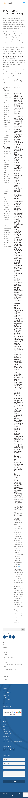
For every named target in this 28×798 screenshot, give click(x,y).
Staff (5, 660)
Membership (7, 731)
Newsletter (5, 650)
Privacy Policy (14, 795)
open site (17, 395)
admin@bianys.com (7, 706)
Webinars (6, 676)
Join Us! (5, 679)
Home (4, 724)
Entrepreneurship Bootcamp (10, 669)
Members (5, 645)
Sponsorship (7, 734)
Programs (5, 662)
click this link (18, 497)
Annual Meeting (7, 674)
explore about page (18, 378)
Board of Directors (8, 657)
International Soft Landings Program (13, 741)
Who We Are (6, 652)
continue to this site (18, 452)
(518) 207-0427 (6, 703)
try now (19, 566)
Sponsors (5, 647)
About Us (6, 654)
